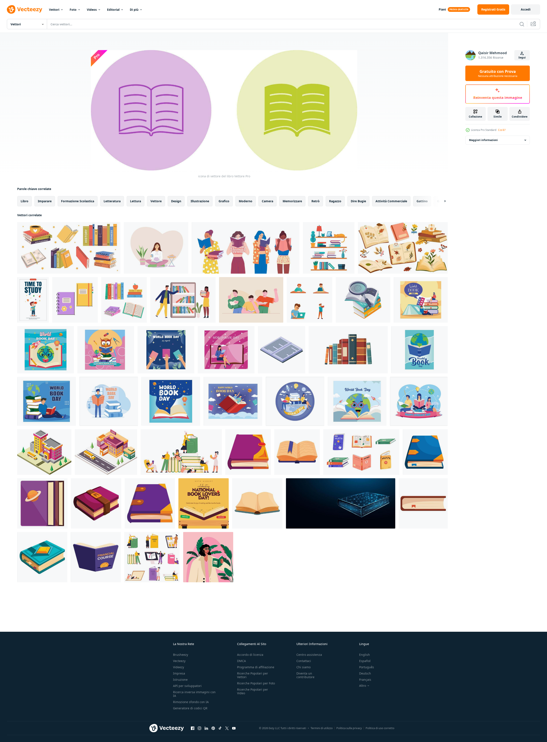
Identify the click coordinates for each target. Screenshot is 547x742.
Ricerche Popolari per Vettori (252, 675)
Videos (92, 10)
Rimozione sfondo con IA (191, 702)
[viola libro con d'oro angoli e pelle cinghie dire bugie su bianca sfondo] (150, 503)
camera (267, 201)
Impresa (179, 673)
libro (24, 201)
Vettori (54, 10)
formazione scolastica (77, 201)
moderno (245, 201)
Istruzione (180, 680)
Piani (442, 9)
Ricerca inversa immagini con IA (194, 694)
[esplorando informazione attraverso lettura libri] (363, 300)
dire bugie (358, 201)
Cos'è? (502, 130)
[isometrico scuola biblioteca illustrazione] (106, 452)
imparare (45, 201)
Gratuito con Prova (497, 73)
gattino (422, 201)
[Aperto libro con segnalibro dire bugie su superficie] (297, 452)
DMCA (241, 661)
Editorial (113, 10)
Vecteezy (179, 661)
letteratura (112, 201)
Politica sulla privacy (349, 728)
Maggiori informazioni (483, 140)
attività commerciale (391, 201)
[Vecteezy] (24, 9)
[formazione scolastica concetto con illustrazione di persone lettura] (251, 300)
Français (365, 680)
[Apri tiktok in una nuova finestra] (220, 728)
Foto (73, 10)
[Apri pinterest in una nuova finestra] (213, 728)
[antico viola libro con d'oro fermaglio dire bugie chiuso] (248, 452)
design (176, 201)
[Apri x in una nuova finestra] (227, 728)
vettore (156, 201)
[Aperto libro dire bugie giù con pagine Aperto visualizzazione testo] (281, 349)
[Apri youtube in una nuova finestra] (234, 728)
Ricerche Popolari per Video (252, 691)
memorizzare (292, 201)
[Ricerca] (521, 24)
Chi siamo (303, 667)
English (364, 655)
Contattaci (303, 661)
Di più (134, 10)
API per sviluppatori (187, 686)
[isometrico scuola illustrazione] (44, 452)
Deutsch (365, 673)
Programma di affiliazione (255, 667)
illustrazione (200, 201)
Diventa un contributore (305, 675)
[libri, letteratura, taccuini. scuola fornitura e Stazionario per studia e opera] (75, 300)
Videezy (178, 667)
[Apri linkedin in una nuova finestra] (206, 728)
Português (366, 667)
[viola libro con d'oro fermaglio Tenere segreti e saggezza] (96, 503)
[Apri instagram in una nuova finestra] (199, 728)
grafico (224, 201)
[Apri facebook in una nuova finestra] (192, 728)
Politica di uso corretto (380, 728)
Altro (362, 685)
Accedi (525, 9)
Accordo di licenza (250, 655)
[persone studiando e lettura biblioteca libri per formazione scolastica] (183, 300)
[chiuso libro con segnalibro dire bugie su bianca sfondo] (423, 503)
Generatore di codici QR (190, 708)
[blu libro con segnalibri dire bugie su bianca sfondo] (425, 452)
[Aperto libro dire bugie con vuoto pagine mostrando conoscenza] (257, 503)
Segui (522, 57)
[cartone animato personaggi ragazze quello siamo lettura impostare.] (245, 248)
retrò (315, 201)
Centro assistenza (309, 655)
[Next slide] (441, 201)
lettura (135, 201)
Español (365, 661)
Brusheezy (180, 655)
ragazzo (335, 201)
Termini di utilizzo (322, 728)
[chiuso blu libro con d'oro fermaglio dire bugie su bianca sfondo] (42, 557)
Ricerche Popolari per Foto (256, 683)
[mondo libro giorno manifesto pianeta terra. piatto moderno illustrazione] (419, 349)
